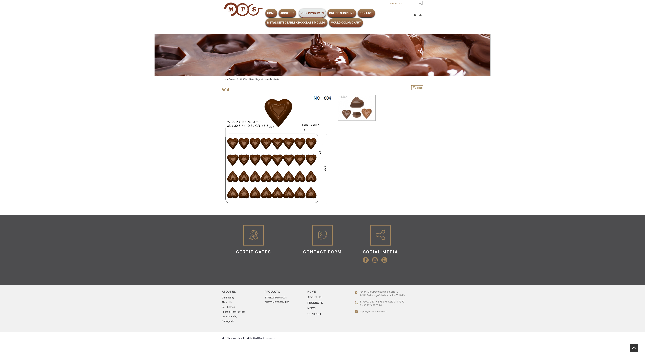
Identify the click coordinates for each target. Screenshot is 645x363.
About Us (227, 302)
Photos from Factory (233, 311)
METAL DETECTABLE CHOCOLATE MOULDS (296, 22)
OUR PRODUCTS (312, 13)
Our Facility (228, 297)
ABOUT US (287, 13)
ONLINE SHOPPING (341, 13)
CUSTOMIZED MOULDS (277, 302)
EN (420, 14)
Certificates (228, 307)
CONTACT (366, 13)
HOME (271, 13)
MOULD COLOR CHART (346, 22)
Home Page (228, 79)
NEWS (311, 308)
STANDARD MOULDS (276, 297)
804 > (276, 79)
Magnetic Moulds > (264, 79)
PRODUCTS (315, 303)
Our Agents (228, 321)
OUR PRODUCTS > (245, 79)
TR (414, 14)
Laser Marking (229, 316)
